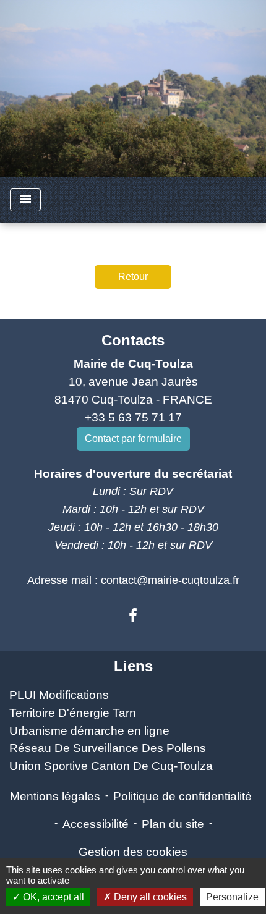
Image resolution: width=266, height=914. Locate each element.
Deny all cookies (149, 897)
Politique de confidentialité (182, 796)
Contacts (133, 340)
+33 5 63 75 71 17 (133, 417)
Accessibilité (95, 824)
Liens (133, 666)
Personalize (232, 897)
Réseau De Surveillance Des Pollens (107, 748)
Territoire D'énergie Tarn (72, 712)
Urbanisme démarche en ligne (89, 730)
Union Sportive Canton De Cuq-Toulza (111, 766)
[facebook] (133, 615)
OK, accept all (52, 897)
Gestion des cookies (133, 851)
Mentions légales (55, 796)
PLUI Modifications (59, 694)
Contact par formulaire (133, 438)
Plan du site (173, 824)
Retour (133, 276)
